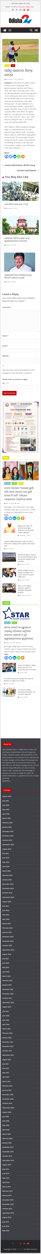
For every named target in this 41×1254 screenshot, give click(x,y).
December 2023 (7, 937)
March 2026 (6, 818)
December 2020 (7, 1095)
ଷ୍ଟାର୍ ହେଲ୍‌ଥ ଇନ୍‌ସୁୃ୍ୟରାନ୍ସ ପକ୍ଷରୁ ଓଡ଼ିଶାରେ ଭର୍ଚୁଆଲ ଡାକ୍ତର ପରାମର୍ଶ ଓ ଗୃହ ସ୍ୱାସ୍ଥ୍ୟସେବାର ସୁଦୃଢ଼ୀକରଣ (18, 632)
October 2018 (7, 1209)
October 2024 (7, 893)
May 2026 (5, 809)
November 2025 (8, 836)
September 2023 (8, 950)
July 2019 (5, 1169)
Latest (7, 65)
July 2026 (5, 801)
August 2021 (6, 1060)
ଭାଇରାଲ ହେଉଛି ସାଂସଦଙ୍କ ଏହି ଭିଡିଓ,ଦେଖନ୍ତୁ (20, 165)
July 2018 (5, 1222)
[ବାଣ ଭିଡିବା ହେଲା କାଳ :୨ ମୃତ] (20, 183)
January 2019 (7, 1195)
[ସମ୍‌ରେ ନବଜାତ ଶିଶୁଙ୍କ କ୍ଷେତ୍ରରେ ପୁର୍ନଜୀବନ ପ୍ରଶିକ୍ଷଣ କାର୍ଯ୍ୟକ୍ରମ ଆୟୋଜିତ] (9, 590)
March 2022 (6, 1029)
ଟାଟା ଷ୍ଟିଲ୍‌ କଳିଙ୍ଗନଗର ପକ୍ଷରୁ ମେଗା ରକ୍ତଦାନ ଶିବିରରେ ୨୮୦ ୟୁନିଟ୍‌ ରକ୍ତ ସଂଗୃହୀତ (18, 680)
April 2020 (5, 1130)
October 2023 (7, 945)
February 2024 (7, 928)
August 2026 (6, 796)
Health (14, 483)
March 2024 (6, 924)
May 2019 (5, 1178)
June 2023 (5, 963)
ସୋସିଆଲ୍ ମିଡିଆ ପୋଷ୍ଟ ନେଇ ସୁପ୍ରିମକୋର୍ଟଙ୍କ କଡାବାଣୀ (17, 239)
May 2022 (5, 1020)
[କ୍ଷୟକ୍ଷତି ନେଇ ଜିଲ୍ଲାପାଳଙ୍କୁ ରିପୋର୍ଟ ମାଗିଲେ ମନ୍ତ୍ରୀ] (20, 254)
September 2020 (8, 1108)
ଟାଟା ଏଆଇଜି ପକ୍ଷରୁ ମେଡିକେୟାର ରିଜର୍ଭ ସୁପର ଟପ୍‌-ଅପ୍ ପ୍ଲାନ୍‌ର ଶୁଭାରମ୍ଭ (26, 692)
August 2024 (6, 902)
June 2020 (5, 1121)
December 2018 (7, 1200)
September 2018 (8, 1213)
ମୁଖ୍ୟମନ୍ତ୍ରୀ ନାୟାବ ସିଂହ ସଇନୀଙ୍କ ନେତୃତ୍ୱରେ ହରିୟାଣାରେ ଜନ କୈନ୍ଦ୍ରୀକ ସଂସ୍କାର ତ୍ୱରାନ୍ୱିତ (26, 529)
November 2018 (8, 1204)
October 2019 (7, 1156)
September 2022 (8, 1002)
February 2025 (7, 875)
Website (5, 356)
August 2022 (6, 1007)
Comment (7, 307)
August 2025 (6, 849)
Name (5, 336)
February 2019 (7, 1191)
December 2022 (7, 989)
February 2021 (7, 1086)
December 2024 (7, 884)
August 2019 (6, 1165)
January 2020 (7, 1143)
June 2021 (5, 1068)
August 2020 (6, 1112)
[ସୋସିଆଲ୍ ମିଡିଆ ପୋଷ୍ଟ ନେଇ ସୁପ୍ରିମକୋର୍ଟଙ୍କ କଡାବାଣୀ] (20, 217)
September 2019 (8, 1160)
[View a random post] (36, 30)
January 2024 (7, 932)
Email (5, 346)
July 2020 (5, 1116)
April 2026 (5, 814)
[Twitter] (10, 156)
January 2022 (7, 1038)
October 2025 (7, 840)
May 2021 (5, 1073)
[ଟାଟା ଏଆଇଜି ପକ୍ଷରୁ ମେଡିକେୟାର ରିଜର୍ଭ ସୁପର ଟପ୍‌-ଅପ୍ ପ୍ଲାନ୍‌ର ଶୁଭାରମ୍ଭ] (9, 693)
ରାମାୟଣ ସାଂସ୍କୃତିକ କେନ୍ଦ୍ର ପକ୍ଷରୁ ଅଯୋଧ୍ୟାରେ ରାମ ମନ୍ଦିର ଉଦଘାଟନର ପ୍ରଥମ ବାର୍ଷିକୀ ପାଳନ (26, 573)
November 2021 (8, 1046)
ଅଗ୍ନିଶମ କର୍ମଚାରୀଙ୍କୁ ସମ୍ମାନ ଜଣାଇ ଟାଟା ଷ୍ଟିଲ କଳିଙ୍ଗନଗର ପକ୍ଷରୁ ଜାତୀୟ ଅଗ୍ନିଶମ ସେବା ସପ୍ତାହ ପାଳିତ (19, 543)
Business (7, 483)
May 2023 (5, 967)
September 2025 (8, 845)
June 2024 (5, 910)
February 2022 (7, 1033)
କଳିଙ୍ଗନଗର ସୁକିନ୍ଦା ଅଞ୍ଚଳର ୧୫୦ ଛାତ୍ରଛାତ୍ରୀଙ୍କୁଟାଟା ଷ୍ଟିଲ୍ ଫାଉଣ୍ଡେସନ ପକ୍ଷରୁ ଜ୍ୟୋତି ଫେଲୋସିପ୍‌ (27, 558)
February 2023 (7, 981)
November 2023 (8, 941)
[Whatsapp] (19, 156)
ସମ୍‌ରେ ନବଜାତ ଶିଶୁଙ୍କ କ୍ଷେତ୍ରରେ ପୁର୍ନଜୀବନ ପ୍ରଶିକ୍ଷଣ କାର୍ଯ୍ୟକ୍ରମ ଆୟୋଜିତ (25, 589)
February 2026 (7, 823)
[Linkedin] (15, 156)
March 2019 (6, 1187)
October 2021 (7, 1051)
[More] (23, 156)
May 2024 (5, 915)
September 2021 (8, 1055)
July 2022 (5, 1011)
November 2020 (8, 1099)
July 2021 (5, 1064)
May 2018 (5, 1231)
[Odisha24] (4, 30)
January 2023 (7, 985)
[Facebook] (6, 156)
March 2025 (6, 871)
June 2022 (5, 1016)
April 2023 (5, 972)
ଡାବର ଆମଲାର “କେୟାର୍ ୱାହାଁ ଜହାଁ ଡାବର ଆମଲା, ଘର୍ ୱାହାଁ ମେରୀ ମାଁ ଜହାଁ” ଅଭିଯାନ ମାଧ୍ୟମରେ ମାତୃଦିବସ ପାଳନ (19, 493)
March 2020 (6, 1134)
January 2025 (7, 880)
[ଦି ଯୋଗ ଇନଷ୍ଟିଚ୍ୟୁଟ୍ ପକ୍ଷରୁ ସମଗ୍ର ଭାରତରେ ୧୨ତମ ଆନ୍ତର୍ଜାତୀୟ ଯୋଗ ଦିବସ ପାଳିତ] (9, 669)
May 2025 (5, 862)
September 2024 (8, 897)
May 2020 (5, 1125)
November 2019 (8, 1152)
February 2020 (7, 1138)
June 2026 (5, 805)
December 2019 (7, 1147)
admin (22, 79)
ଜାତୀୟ (13, 65)
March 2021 (6, 1081)
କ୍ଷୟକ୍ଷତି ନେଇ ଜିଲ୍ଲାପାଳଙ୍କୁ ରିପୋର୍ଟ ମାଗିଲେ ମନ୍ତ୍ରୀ (18, 276)
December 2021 (7, 1042)
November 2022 (8, 994)
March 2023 (6, 976)
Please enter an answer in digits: (15, 379)
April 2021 (5, 1077)
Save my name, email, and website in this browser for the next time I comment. (18, 371)
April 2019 (5, 1182)
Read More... (6, 781)
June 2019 (5, 1173)
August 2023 (6, 954)
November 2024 (8, 888)
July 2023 (5, 959)
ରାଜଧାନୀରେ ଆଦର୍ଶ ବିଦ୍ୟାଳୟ (26, 170)
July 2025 (5, 853)
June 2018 (5, 1226)
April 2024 (5, 919)
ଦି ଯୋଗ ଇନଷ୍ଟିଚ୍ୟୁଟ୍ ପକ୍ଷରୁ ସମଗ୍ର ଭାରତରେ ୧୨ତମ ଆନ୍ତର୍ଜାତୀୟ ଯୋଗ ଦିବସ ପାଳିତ (27, 667)
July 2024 (5, 906)
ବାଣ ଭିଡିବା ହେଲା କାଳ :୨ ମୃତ (16, 204)
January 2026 (7, 827)
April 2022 (5, 1024)
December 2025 (7, 831)
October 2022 (7, 998)
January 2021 (7, 1090)
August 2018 (6, 1217)
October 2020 (7, 1103)
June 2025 (5, 858)
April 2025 (5, 866)
